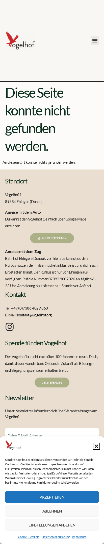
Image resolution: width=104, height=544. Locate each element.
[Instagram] (9, 326)
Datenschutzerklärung (55, 537)
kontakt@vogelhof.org (34, 315)
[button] (96, 446)
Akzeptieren (52, 497)
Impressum (79, 537)
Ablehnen (52, 511)
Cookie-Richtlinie (28, 537)
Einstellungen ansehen (52, 525)
